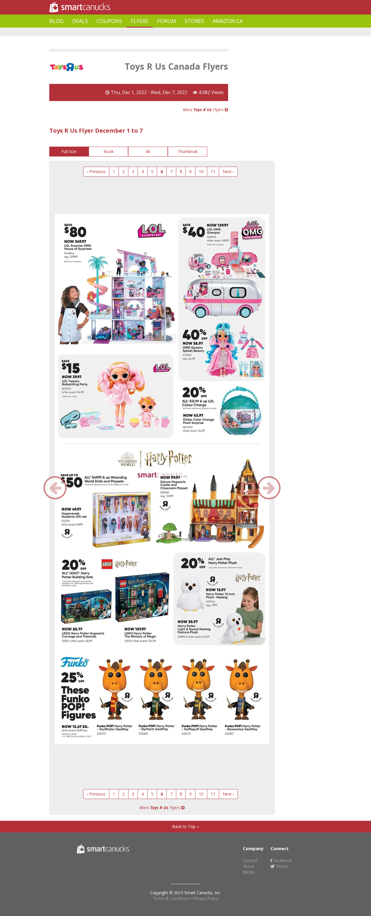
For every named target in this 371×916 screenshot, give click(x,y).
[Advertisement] (154, 32)
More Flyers (204, 109)
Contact (250, 860)
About (248, 866)
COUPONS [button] (109, 20)
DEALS (80, 20)
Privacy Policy (206, 898)
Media (248, 872)
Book (108, 151)
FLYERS (139, 20)
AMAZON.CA (228, 20)
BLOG (56, 20)
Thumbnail (187, 151)
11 (213, 171)
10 (201, 171)
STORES (194, 20)
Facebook (282, 860)
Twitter (281, 866)
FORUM (166, 20)
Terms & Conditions (171, 898)
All (148, 151)
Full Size (69, 151)
